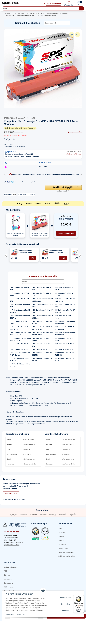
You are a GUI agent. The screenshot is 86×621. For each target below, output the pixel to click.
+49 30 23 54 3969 (12, 545)
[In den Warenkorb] (32, 258)
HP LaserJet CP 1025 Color (18, 322)
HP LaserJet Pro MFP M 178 (19, 300)
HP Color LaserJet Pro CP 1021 (20, 305)
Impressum (8, 579)
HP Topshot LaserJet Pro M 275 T (42, 359)
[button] (63, 188)
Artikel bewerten (11, 494)
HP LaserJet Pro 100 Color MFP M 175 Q (65, 334)
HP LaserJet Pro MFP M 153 (19, 289)
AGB (5, 571)
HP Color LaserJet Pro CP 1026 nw (65, 311)
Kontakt (61, 536)
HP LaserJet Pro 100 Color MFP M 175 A (65, 322)
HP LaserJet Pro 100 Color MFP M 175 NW (20, 334)
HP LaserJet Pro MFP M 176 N (19, 294)
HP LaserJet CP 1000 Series (63, 317)
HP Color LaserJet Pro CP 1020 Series (65, 300)
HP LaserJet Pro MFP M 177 (41, 294)
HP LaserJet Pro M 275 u (64, 349)
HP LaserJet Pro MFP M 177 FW (64, 294)
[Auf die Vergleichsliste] (71, 34)
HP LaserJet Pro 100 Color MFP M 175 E (65, 328)
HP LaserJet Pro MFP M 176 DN (64, 289)
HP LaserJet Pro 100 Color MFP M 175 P (42, 334)
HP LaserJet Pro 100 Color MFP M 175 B (20, 328)
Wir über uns (63, 548)
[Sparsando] (10, 3)
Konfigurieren (66, 604)
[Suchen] (81, 8)
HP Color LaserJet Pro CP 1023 (65, 305)
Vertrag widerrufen (10, 567)
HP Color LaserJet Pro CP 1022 (42, 305)
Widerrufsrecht (9, 587)
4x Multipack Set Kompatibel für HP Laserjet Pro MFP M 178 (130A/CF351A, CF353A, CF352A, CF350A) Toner (58, 251)
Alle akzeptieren (66, 597)
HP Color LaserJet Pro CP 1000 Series (42, 300)
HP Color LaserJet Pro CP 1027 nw (20, 317)
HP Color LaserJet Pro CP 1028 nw (42, 317)
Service (61, 540)
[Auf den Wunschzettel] (77, 34)
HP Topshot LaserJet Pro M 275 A (42, 354)
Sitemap (7, 575)
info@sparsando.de (17, 542)
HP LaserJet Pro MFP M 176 (41, 289)
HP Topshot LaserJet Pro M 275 (64, 359)
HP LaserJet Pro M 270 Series (64, 339)
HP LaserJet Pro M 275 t (20, 349)
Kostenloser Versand (74, 154)
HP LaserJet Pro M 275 (41, 349)
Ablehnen (66, 610)
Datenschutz (8, 583)
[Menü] (82, 596)
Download (62, 532)
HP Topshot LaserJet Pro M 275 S (20, 359)
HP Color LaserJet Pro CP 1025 (42, 311)
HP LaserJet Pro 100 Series (40, 339)
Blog (60, 528)
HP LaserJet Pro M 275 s (64, 344)
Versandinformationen (66, 552)
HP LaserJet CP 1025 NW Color (42, 322)
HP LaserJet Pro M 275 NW (41, 345)
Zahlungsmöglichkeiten (66, 556)
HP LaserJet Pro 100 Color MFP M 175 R (20, 339)
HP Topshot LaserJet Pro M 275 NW (64, 354)
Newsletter (62, 544)
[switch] (78, 610)
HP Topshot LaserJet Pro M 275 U (20, 365)
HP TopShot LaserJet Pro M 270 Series (20, 354)
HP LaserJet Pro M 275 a (20, 344)
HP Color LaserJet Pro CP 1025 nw (20, 311)
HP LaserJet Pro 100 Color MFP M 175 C (42, 328)
